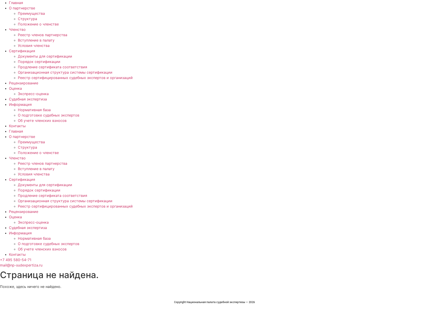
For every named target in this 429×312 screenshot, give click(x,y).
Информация (20, 104)
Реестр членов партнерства (42, 35)
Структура (27, 19)
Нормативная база (34, 110)
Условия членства (34, 45)
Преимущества (31, 13)
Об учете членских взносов (42, 120)
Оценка (15, 88)
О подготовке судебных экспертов (48, 115)
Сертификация (22, 51)
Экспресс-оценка (33, 94)
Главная (16, 2)
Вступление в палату (36, 40)
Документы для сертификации (45, 56)
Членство (17, 29)
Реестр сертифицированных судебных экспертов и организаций (75, 77)
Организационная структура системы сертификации (65, 72)
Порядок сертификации (39, 61)
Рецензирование (23, 83)
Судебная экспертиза (28, 99)
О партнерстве (22, 8)
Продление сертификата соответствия (52, 67)
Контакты (17, 126)
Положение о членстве (38, 24)
